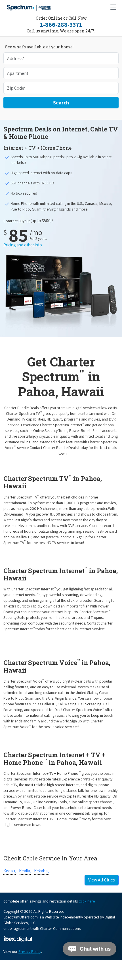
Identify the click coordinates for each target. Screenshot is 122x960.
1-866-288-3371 (61, 24)
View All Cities (101, 880)
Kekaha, (41, 871)
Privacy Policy (29, 951)
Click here (87, 901)
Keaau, (9, 871)
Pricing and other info (22, 245)
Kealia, (25, 871)
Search (61, 102)
